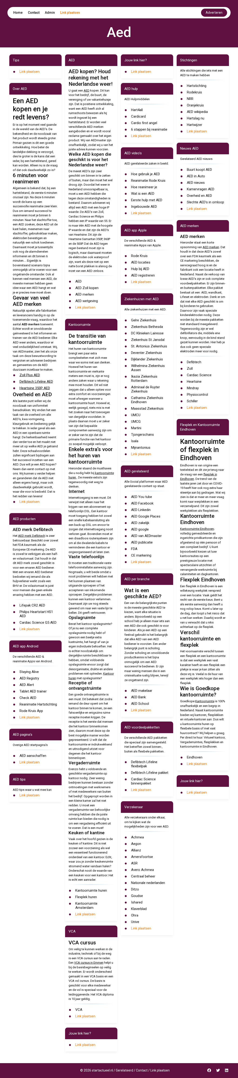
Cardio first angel (144, 123)
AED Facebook (142, 503)
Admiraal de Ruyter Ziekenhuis (145, 389)
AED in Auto (196, 176)
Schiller (192, 401)
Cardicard (138, 116)
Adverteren (214, 12)
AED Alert (27, 685)
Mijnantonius (140, 447)
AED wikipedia (197, 112)
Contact (34, 12)
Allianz (136, 850)
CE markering (141, 555)
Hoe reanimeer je (144, 187)
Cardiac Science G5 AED (38, 622)
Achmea (137, 837)
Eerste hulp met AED (146, 200)
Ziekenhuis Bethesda (147, 327)
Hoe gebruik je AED (145, 174)
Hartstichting (196, 86)
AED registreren (143, 275)
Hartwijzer (194, 125)
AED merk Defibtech (31, 535)
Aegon (136, 844)
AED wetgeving (86, 301)
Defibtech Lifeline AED (36, 381)
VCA (78, 1010)
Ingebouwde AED (144, 206)
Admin (50, 12)
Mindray (193, 388)
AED (86, 90)
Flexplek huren (86, 897)
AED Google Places (145, 516)
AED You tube (141, 497)
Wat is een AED (142, 193)
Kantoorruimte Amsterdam (86, 905)
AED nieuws (196, 183)
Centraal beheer (143, 876)
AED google (140, 529)
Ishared (136, 902)
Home (18, 12)
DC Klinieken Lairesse (147, 333)
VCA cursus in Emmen (88, 962)
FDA (134, 549)
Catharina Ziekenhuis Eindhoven (147, 400)
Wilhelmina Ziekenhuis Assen (148, 368)
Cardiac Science (199, 375)
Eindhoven (194, 757)
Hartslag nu (195, 118)
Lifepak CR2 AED (32, 605)
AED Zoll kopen (87, 288)
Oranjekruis (195, 105)
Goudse (137, 896)
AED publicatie (142, 542)
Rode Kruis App (31, 711)
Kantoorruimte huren (91, 890)
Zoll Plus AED (30, 375)
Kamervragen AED (200, 189)
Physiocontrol (197, 394)
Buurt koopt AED (199, 170)
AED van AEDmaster (146, 536)
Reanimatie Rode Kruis (148, 180)
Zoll (190, 368)
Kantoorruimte (204, 701)
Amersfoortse (142, 857)
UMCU (135, 415)
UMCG (136, 421)
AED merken (84, 294)
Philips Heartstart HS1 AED (36, 614)
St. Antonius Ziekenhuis (149, 346)
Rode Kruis (139, 256)
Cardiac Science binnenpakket (143, 781)
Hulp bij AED (140, 269)
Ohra (134, 915)
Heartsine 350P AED (35, 388)
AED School (140, 704)
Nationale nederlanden (148, 883)
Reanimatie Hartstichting (38, 704)
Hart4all (137, 110)
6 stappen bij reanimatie (149, 129)
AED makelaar (141, 691)
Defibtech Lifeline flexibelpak (144, 764)
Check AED (28, 698)
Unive (135, 922)
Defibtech (194, 362)
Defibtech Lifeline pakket (149, 773)
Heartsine (194, 381)
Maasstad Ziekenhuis (147, 408)
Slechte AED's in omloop (205, 202)
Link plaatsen (70, 12)
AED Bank (138, 697)
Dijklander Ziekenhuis (147, 359)
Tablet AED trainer (33, 691)
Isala (134, 441)
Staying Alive (29, 672)
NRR (190, 99)
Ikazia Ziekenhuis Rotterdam (144, 378)
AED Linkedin (141, 510)
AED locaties (140, 262)
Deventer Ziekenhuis (146, 353)
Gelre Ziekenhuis (143, 320)
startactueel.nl (102, 1070)
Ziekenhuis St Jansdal (148, 340)
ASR (134, 863)
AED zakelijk (140, 523)
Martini (136, 428)
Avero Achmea (142, 870)
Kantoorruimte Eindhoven (197, 529)
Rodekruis (194, 92)
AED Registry (29, 678)
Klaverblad (139, 909)
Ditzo (135, 889)
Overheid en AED (199, 196)
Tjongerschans (142, 434)
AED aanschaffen (33, 756)
